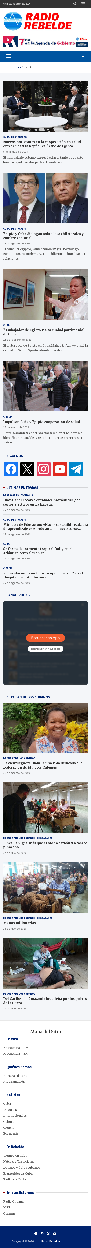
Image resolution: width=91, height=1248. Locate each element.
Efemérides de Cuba (18, 1173)
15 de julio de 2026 (14, 1008)
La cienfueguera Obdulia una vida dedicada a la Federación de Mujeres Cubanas (43, 765)
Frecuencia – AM (16, 1048)
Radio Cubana (13, 1201)
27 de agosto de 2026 (16, 510)
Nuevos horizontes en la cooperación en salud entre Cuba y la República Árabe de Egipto (42, 144)
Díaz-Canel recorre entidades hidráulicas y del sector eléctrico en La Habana (42, 502)
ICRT (7, 1207)
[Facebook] (11, 469)
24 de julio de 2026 (14, 853)
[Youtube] (54, 1234)
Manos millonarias (19, 923)
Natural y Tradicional (18, 1161)
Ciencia (7, 416)
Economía (26, 495)
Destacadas (19, 137)
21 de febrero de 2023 (17, 340)
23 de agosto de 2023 (16, 243)
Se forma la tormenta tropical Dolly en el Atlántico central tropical (38, 551)
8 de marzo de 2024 (15, 151)
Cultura (8, 1122)
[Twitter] (27, 469)
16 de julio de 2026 (14, 928)
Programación (14, 1082)
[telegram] (76, 469)
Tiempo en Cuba (15, 1155)
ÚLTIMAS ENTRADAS (22, 487)
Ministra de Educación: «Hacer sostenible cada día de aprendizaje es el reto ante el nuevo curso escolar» (45, 529)
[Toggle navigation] (8, 56)
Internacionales (15, 1115)
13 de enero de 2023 (16, 427)
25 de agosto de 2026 (16, 773)
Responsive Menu (74, 4)
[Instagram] (44, 469)
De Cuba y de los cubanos (19, 758)
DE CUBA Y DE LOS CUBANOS (28, 697)
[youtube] (60, 469)
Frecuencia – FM (15, 1054)
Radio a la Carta (14, 1179)
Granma (9, 1213)
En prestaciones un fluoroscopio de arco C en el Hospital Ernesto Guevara (43, 575)
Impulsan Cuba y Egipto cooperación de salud (41, 422)
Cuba (6, 137)
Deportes (10, 1110)
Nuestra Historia (15, 1076)
